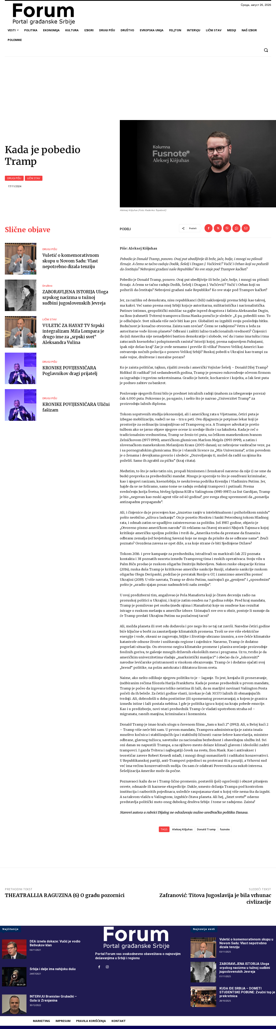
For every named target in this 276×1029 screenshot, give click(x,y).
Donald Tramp (206, 829)
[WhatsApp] (236, 228)
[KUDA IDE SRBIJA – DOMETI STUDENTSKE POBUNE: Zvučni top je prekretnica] (203, 996)
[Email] (246, 228)
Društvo (47, 285)
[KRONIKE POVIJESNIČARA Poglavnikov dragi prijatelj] (20, 368)
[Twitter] (218, 228)
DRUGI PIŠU (14, 178)
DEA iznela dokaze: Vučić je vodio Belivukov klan (55, 943)
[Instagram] (107, 967)
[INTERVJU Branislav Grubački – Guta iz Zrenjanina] (14, 1004)
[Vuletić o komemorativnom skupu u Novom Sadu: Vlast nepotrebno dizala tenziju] (20, 258)
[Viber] (227, 228)
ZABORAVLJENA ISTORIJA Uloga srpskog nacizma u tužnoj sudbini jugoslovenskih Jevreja (75, 297)
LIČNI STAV (33, 178)
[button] (265, 50)
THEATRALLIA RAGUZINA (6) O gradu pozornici (65, 895)
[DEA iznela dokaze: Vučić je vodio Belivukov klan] (14, 949)
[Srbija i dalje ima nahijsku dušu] (14, 977)
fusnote (225, 829)
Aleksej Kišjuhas (182, 829)
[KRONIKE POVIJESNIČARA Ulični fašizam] (20, 405)
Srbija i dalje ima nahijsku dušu (53, 969)
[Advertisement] (138, 90)
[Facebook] (208, 228)
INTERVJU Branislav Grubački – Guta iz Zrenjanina (53, 998)
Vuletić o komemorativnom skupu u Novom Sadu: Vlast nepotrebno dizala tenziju (70, 261)
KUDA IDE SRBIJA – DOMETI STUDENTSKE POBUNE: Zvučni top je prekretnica (247, 992)
